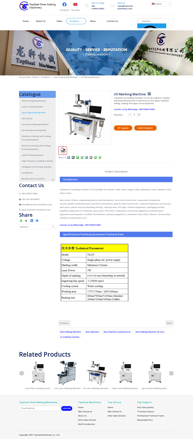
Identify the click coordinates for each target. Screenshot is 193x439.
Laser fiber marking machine (38, 388)
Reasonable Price (145, 420)
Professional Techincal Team (150, 415)
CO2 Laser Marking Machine (67, 388)
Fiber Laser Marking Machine (125, 388)
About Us (82, 415)
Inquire (124, 128)
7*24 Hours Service (145, 411)
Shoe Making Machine (70, 331)
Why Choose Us (85, 411)
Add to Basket (145, 128)
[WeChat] (21, 221)
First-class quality (145, 407)
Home (81, 407)
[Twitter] (26, 221)
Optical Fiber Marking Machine (155, 388)
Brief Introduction (86, 424)
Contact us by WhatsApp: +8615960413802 (134, 109)
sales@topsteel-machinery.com (125, 7)
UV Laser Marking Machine (95, 388)
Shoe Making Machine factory (149, 331)
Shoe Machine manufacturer (117, 331)
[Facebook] (37, 221)
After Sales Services (87, 420)
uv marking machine (69, 337)
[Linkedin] (32, 221)
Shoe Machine (92, 331)
